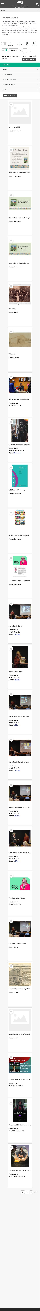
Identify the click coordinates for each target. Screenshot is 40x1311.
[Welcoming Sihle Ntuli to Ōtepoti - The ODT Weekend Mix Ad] (20, 1110)
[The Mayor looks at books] (20, 883)
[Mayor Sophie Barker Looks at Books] (20, 793)
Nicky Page (17, 453)
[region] (20, 81)
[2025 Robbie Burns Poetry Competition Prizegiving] (20, 1065)
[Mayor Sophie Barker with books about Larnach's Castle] (20, 702)
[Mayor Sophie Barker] (20, 611)
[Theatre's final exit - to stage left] (20, 974)
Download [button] (11, 43)
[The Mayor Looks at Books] (20, 929)
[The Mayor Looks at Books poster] (20, 566)
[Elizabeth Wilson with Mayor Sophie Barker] (20, 838)
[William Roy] (20, 339)
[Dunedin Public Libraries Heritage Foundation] (20, 249)
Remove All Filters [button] (29, 59)
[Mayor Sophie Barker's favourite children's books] (20, 747)
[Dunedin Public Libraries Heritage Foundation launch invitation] (20, 158)
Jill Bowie (17, 634)
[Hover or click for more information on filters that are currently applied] (35, 56)
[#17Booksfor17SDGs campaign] (20, 521)
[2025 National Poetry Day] (20, 475)
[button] (20, 43)
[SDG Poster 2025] (20, 112)
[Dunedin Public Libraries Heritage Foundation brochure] (20, 203)
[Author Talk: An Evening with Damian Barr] (20, 385)
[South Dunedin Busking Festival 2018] (20, 1020)
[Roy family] (20, 294)
